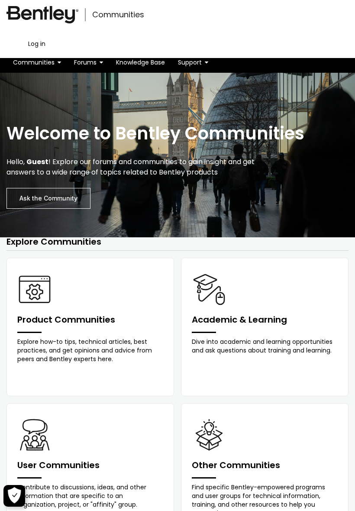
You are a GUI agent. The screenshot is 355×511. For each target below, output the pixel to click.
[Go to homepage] (42, 15)
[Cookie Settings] (14, 496)
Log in (36, 43)
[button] (37, 62)
